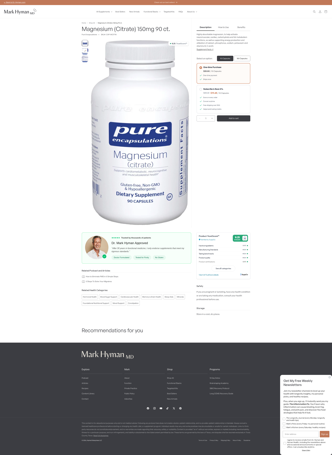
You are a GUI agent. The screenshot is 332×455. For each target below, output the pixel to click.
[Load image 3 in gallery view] (85, 59)
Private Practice (130, 388)
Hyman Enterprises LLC (94, 440)
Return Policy (237, 440)
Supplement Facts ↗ (205, 49)
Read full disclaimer (100, 436)
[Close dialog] (329, 377)
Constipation (133, 303)
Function (128, 383)
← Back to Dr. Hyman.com (14, 2)
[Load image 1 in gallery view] (85, 43)
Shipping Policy (225, 440)
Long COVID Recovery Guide (221, 393)
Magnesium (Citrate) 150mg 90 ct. (110, 23)
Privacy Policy (214, 440)
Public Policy (129, 393)
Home (84, 23)
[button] (103, 11)
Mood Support (118, 303)
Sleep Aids (169, 297)
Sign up (324, 434)
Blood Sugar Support (108, 297)
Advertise (128, 399)
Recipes (85, 388)
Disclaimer (247, 440)
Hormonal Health (90, 297)
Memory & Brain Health (151, 297)
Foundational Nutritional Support (96, 303)
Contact (85, 399)
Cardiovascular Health (130, 297)
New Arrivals (172, 399)
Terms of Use (203, 440)
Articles (85, 383)
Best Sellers (172, 393)
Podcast (85, 378)
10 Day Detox (215, 378)
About (126, 378)
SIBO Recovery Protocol (219, 388)
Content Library (88, 393)
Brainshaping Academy (219, 383)
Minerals (180, 297)
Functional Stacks (174, 383)
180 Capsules (242, 58)
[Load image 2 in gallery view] (85, 51)
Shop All (92, 23)
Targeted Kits (172, 388)
